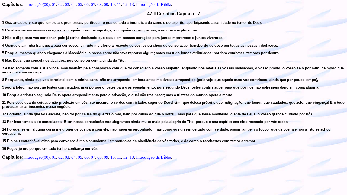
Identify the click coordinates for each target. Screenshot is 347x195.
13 (132, 4)
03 (67, 4)
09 (106, 4)
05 (80, 4)
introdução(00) (37, 4)
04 (73, 4)
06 (86, 4)
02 (60, 4)
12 (125, 4)
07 (93, 4)
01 (54, 4)
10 (112, 4)
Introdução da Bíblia (153, 4)
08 (99, 4)
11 (119, 4)
